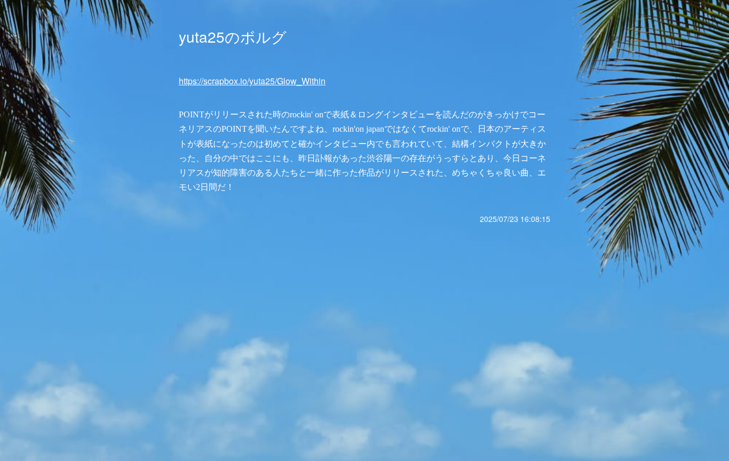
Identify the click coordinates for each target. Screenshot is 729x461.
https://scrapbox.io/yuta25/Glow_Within (252, 81)
